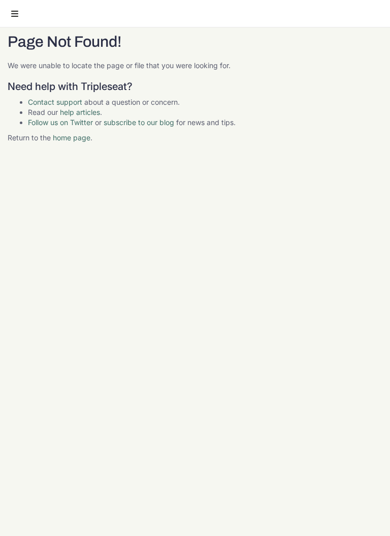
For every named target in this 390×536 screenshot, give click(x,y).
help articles (80, 112)
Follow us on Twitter (60, 122)
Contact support (55, 102)
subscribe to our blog (139, 122)
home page (71, 137)
